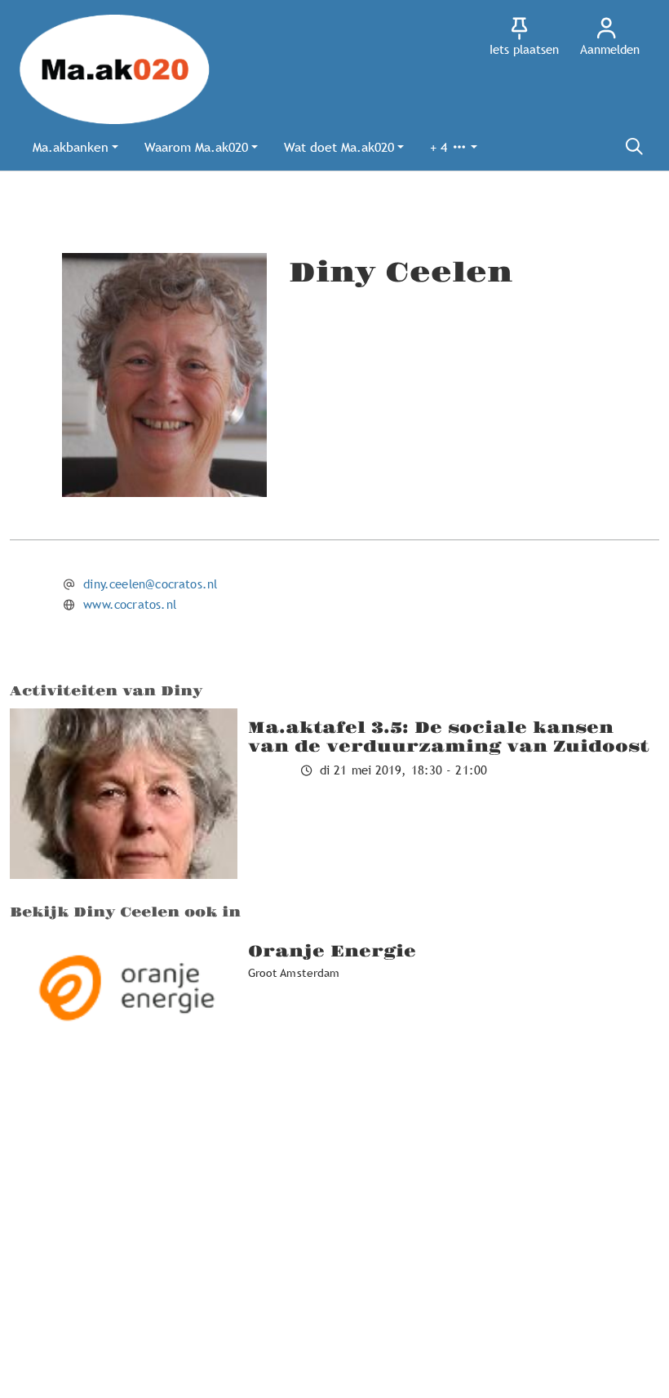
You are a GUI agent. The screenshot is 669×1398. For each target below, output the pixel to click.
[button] (75, 147)
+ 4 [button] (440, 147)
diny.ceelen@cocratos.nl (150, 583)
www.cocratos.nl (129, 604)
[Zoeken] (633, 146)
